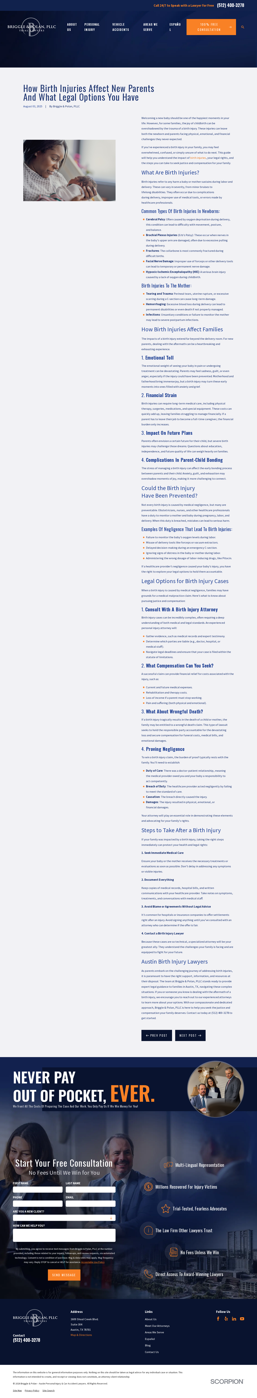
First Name (20, 1183)
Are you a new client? (28, 1211)
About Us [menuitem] (72, 27)
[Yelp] (226, 1319)
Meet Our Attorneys (157, 1326)
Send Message (64, 1275)
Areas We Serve (154, 1332)
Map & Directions (81, 1335)
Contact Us (152, 1352)
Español (150, 1339)
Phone (17, 1197)
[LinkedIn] (234, 1319)
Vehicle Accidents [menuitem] (120, 27)
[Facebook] (218, 1319)
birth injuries (198, 158)
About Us (150, 1319)
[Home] (32, 27)
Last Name (73, 1183)
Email (70, 1197)
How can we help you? (29, 1226)
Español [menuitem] (175, 27)
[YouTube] (242, 1319)
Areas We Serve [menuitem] (150, 27)
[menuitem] (17, 1390)
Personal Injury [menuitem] (92, 27)
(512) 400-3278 (230, 5)
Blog (148, 1345)
